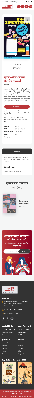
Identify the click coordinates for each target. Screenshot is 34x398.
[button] (4, 373)
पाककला (17, 137)
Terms (10, 396)
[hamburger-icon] (30, 6)
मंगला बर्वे (17, 126)
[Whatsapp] (31, 1)
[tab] (17, 151)
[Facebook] (26, 1)
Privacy (4, 396)
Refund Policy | (17, 396)
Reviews (17, 151)
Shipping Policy (27, 396)
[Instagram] (29, 1)
